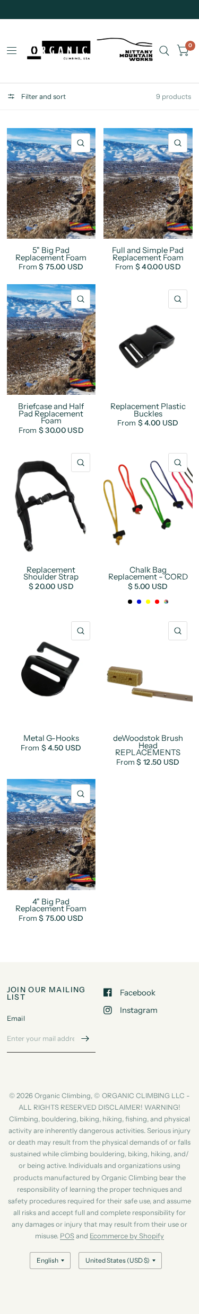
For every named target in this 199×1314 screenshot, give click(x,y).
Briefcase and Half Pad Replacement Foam (51, 413)
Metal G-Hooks (51, 738)
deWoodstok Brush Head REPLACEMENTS (148, 745)
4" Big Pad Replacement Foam (50, 905)
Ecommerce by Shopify (127, 1235)
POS (67, 1235)
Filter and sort (43, 96)
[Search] (164, 51)
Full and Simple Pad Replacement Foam (148, 254)
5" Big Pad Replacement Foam (50, 254)
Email (16, 1018)
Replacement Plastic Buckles (148, 410)
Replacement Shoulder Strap (51, 573)
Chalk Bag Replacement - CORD (148, 573)
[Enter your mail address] (85, 1039)
